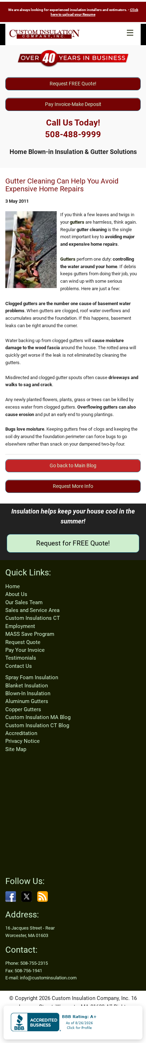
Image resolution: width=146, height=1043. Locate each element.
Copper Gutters (23, 709)
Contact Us (18, 666)
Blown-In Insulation (27, 693)
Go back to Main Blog (73, 465)
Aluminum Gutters (26, 701)
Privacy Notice (22, 741)
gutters (77, 222)
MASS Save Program (29, 634)
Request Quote (22, 642)
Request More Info (73, 486)
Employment (20, 626)
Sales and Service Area (32, 610)
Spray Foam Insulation (31, 677)
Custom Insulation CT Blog (37, 725)
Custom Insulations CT (32, 618)
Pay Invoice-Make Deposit (73, 104)
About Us (16, 594)
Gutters (67, 259)
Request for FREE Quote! (73, 543)
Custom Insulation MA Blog (38, 717)
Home (12, 586)
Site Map (15, 749)
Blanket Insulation (26, 685)
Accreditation (21, 733)
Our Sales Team (24, 602)
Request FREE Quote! (73, 83)
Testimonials (20, 658)
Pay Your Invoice (25, 650)
